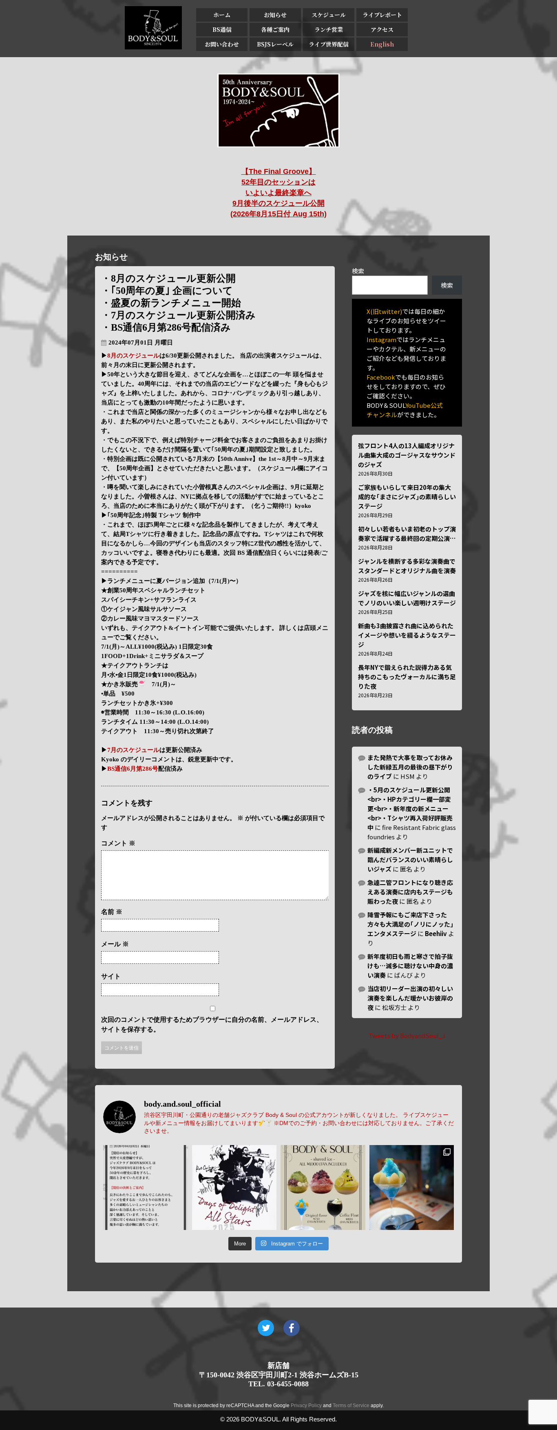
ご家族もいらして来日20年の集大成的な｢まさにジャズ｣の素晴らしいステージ (407, 496)
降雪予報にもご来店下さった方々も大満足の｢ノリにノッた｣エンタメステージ (410, 924)
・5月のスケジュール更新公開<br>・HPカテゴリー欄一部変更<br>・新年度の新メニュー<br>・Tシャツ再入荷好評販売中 (410, 808)
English (382, 44)
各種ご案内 (275, 29)
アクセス (382, 29)
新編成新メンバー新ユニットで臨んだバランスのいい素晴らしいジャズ (410, 859)
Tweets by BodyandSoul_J (407, 1035)
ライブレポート (382, 15)
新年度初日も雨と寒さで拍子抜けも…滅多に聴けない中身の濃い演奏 (410, 965)
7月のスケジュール (133, 750)
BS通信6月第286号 (132, 768)
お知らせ (275, 15)
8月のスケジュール (133, 355)
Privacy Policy (306, 1405)
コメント (118, 843)
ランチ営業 (328, 29)
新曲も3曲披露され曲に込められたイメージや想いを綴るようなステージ (407, 635)
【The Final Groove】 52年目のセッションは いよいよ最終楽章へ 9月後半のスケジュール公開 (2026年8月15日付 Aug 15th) (278, 192)
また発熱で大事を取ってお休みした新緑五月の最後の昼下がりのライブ (410, 767)
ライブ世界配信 (329, 44)
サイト (111, 976)
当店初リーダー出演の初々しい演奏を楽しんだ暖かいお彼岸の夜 (410, 998)
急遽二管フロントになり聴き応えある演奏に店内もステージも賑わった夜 (410, 891)
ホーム (221, 15)
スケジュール (329, 15)
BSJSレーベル (275, 44)
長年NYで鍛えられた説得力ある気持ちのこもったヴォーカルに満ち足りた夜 (407, 676)
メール (115, 944)
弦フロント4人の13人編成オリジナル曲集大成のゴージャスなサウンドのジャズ (406, 455)
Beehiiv (436, 933)
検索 (358, 271)
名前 (111, 911)
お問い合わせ (222, 44)
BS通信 (222, 29)
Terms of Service (351, 1405)
